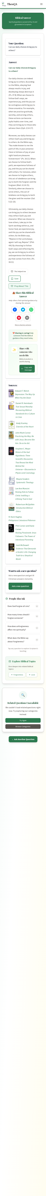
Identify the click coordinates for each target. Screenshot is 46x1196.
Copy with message (28, 368)
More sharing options (23, 325)
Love (33, 675)
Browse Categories (23, 726)
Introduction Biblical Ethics (24, 510)
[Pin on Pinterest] (19, 317)
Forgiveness (18, 675)
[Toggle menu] (41, 4)
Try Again (23, 720)
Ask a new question (20, 586)
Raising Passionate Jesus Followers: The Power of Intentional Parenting (25, 536)
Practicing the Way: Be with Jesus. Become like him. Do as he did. (25, 439)
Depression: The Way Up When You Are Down (25, 396)
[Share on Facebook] (15, 309)
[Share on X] (23, 309)
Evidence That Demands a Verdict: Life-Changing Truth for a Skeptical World (26, 553)
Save (16, 278)
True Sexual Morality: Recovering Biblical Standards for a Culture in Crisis (25, 411)
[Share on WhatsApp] (31, 309)
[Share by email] (27, 317)
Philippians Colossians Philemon (22, 520)
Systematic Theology (24, 482)
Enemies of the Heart (24, 426)
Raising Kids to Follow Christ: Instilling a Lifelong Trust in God (24, 495)
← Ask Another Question (23, 739)
